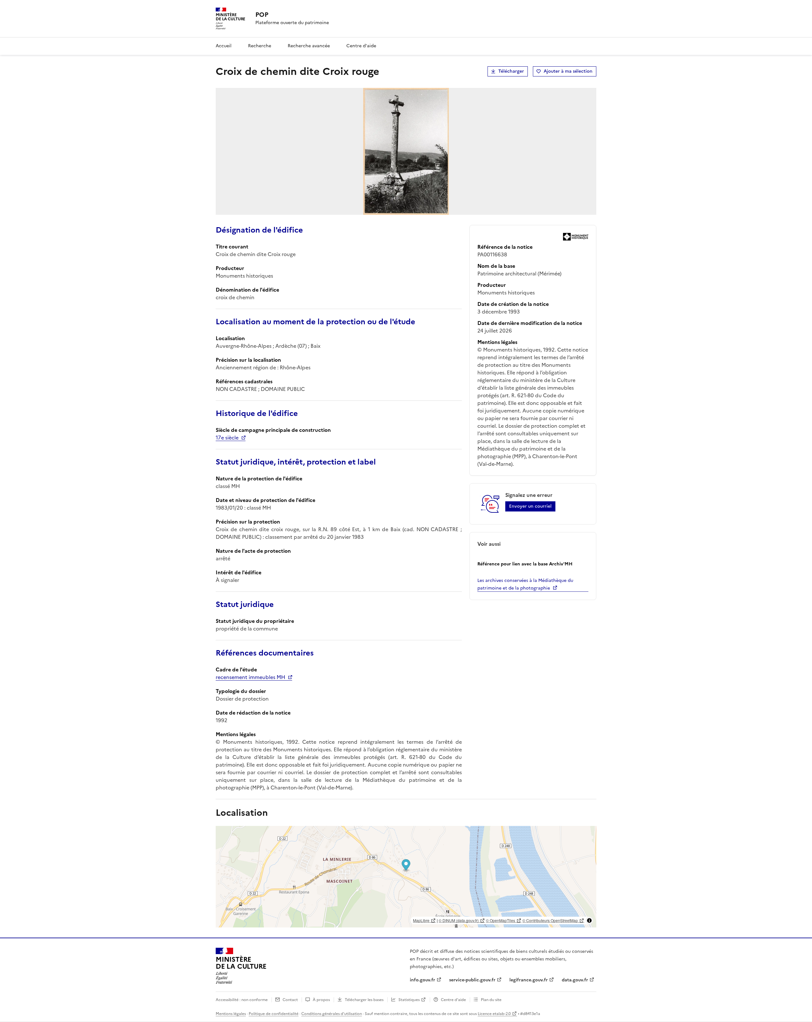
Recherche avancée (309, 46)
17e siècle (227, 437)
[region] (406, 876)
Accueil (224, 46)
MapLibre (421, 920)
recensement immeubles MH (250, 677)
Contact (290, 1000)
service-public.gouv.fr (472, 980)
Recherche (259, 46)
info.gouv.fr (422, 980)
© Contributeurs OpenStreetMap (550, 920)
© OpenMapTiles (500, 920)
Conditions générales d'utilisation (331, 1014)
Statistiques (409, 1000)
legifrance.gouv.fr (528, 980)
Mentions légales (231, 1014)
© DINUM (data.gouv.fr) (459, 920)
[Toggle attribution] (589, 920)
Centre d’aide (453, 1000)
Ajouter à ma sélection (568, 71)
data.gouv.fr (575, 980)
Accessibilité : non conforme (242, 1000)
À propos (321, 1000)
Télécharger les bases (364, 1000)
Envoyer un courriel (530, 506)
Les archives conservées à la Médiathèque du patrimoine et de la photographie (525, 584)
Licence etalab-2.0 (494, 1014)
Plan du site (491, 1000)
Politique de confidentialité (273, 1014)
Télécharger (511, 71)
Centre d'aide (361, 46)
